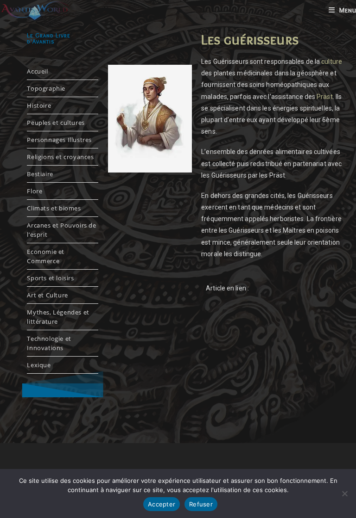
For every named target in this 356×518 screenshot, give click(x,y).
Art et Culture (47, 295)
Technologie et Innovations (49, 343)
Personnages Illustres (59, 140)
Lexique (39, 365)
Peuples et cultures (55, 122)
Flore (34, 191)
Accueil (37, 71)
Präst (325, 96)
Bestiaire (40, 174)
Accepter (161, 504)
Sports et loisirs (50, 278)
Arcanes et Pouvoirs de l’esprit (61, 230)
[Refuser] (344, 493)
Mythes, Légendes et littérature (58, 317)
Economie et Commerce (45, 256)
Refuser (201, 504)
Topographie (46, 88)
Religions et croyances (60, 157)
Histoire (39, 105)
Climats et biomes (54, 208)
